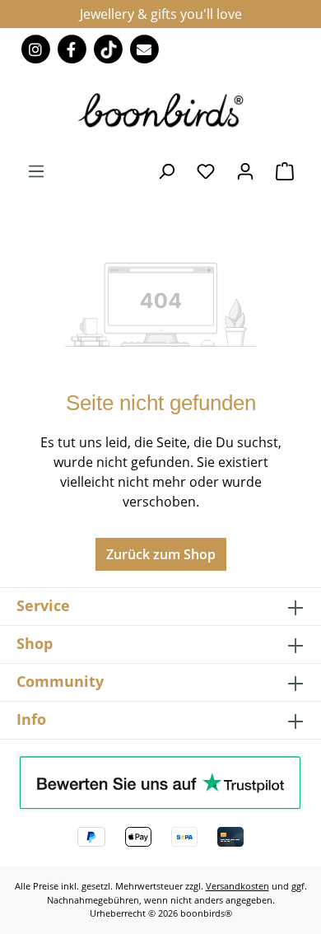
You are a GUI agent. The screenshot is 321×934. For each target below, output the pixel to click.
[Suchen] (166, 170)
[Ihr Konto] (245, 170)
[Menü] (36, 170)
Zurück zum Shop (161, 554)
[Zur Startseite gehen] (160, 109)
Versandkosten (237, 886)
